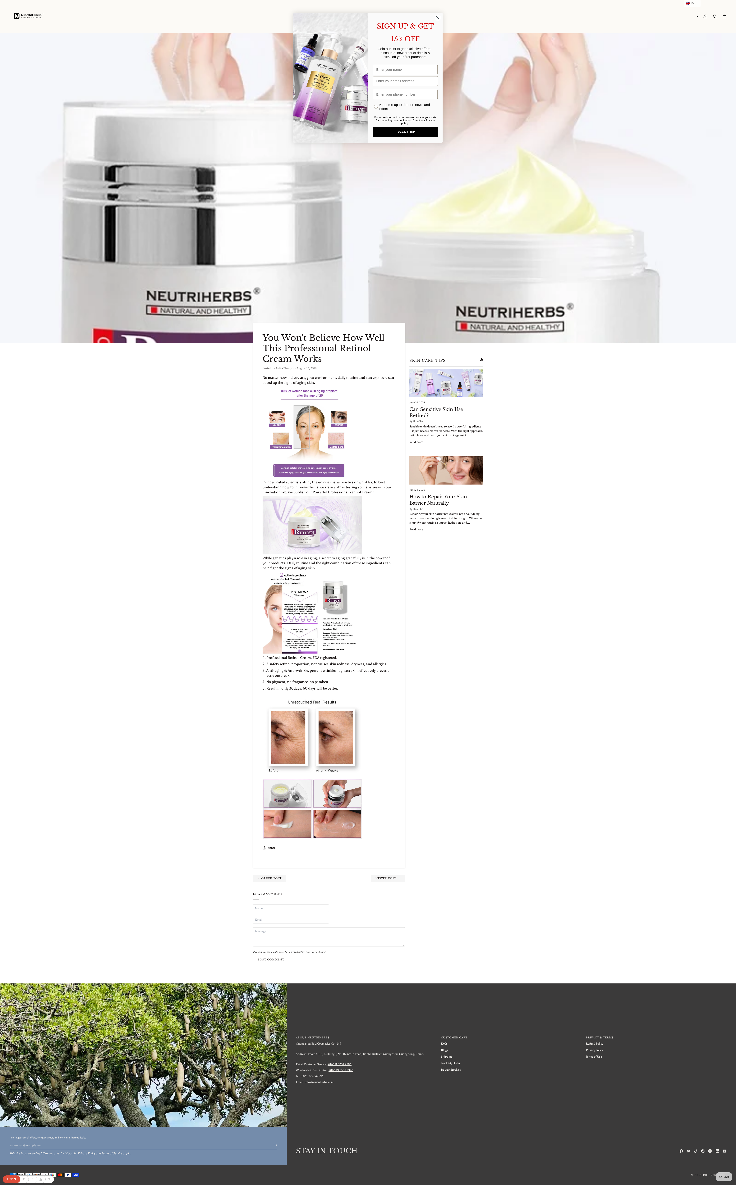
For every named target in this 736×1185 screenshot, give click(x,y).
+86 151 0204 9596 (340, 1064)
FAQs (444, 1043)
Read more (416, 442)
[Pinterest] (703, 1151)
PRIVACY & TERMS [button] (600, 1037)
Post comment (271, 959)
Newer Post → (387, 878)
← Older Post (270, 878)
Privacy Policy (86, 1153)
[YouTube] (724, 1151)
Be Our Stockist (451, 1069)
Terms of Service (111, 1153)
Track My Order (450, 1063)
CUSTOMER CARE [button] (454, 1037)
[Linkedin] (717, 1151)
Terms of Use (594, 1056)
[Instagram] (710, 1151)
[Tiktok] (695, 1151)
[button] (692, 3)
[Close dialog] (438, 17)
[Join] (274, 1145)
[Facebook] (681, 1151)
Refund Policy (594, 1043)
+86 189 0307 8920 (341, 1070)
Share (271, 848)
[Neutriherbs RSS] (481, 359)
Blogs (444, 1050)
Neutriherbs (705, 1175)
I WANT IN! (405, 132)
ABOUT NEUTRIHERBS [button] (312, 1037)
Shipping (447, 1056)
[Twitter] (688, 1151)
